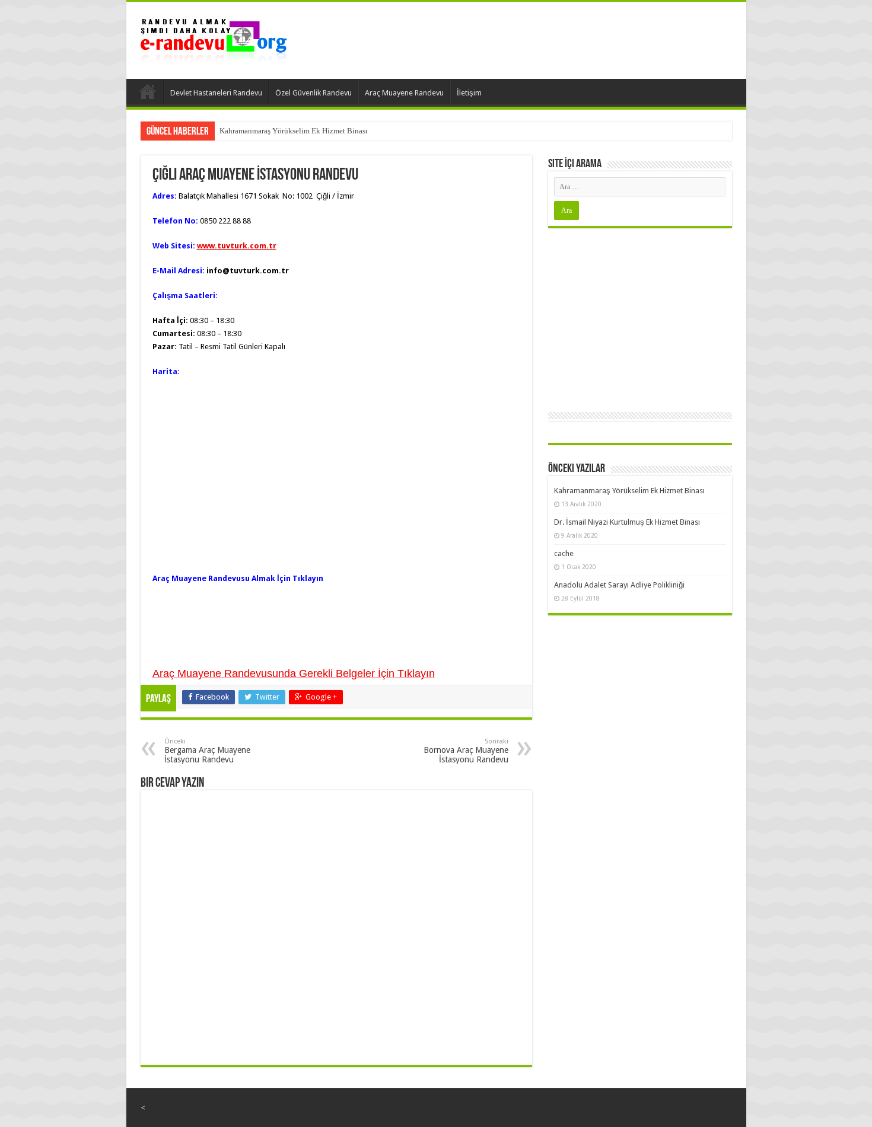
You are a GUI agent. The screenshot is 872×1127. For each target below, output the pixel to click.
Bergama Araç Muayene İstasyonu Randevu (207, 751)
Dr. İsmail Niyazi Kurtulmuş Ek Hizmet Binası (627, 522)
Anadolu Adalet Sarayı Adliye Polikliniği (619, 584)
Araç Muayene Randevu (404, 92)
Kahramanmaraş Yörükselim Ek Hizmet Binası (293, 130)
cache (564, 553)
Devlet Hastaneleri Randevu (216, 92)
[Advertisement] (640, 317)
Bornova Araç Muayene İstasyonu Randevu (466, 751)
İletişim (469, 92)
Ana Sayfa (147, 91)
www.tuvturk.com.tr (236, 245)
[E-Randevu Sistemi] (213, 38)
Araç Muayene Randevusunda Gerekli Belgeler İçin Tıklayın (293, 673)
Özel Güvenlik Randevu (313, 92)
